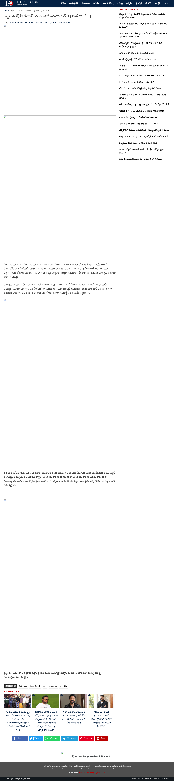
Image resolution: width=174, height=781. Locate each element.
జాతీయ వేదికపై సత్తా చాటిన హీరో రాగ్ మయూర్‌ (138, 117)
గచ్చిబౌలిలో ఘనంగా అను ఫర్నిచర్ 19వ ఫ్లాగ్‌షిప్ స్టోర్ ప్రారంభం (144, 130)
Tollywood (23, 686)
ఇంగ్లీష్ (157, 3)
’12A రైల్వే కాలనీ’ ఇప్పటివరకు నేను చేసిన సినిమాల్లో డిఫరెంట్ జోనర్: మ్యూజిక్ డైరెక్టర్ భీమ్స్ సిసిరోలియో (102, 719)
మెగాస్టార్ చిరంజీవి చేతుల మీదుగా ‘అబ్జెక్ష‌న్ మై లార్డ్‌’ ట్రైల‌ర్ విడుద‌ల (142, 97)
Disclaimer (165, 779)
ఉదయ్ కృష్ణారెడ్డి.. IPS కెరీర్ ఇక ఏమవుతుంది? (138, 59)
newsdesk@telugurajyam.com (92, 772)
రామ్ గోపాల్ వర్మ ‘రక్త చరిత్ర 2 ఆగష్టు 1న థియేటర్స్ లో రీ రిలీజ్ (144, 104)
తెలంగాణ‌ (86, 3)
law (44, 686)
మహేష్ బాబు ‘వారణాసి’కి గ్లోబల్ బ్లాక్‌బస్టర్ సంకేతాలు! (140, 88)
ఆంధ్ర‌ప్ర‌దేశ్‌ (73, 3)
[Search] (166, 3)
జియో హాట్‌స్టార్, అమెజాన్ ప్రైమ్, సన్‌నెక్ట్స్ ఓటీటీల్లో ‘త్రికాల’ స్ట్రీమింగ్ (142, 151)
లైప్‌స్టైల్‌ (139, 3)
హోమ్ (63, 3)
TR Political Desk (16, 23)
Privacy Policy (143, 779)
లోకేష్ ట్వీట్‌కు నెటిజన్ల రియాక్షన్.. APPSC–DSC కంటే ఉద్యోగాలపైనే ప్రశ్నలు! (140, 45)
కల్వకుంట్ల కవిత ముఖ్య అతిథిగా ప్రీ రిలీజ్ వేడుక (138, 143)
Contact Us (154, 779)
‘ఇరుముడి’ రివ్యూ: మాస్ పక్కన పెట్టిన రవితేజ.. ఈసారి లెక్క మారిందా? (143, 26)
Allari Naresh (35, 686)
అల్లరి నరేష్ (63, 686)
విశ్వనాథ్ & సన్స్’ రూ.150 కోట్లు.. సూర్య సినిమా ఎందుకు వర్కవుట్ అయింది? (142, 16)
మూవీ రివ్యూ (108, 3)
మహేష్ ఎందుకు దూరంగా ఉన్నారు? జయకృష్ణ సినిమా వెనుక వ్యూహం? (143, 68)
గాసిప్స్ (120, 3)
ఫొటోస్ (148, 3)
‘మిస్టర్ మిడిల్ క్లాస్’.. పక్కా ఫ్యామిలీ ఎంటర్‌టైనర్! (138, 124)
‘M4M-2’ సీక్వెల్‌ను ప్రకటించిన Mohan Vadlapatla (141, 111)
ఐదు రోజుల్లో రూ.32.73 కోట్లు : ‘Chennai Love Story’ (142, 75)
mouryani (53, 686)
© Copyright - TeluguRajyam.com (17, 779)
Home (6, 11)
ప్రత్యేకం (129, 3)
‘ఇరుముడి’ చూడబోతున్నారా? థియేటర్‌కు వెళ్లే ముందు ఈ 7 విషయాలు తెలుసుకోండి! (143, 35)
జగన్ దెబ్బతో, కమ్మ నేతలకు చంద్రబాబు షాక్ (136, 53)
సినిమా (96, 3)
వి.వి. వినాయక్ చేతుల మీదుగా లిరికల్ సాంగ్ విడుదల (140, 159)
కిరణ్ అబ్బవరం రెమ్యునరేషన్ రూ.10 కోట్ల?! (137, 82)
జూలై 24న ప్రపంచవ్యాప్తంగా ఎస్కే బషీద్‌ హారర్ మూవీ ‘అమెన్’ (143, 136)
